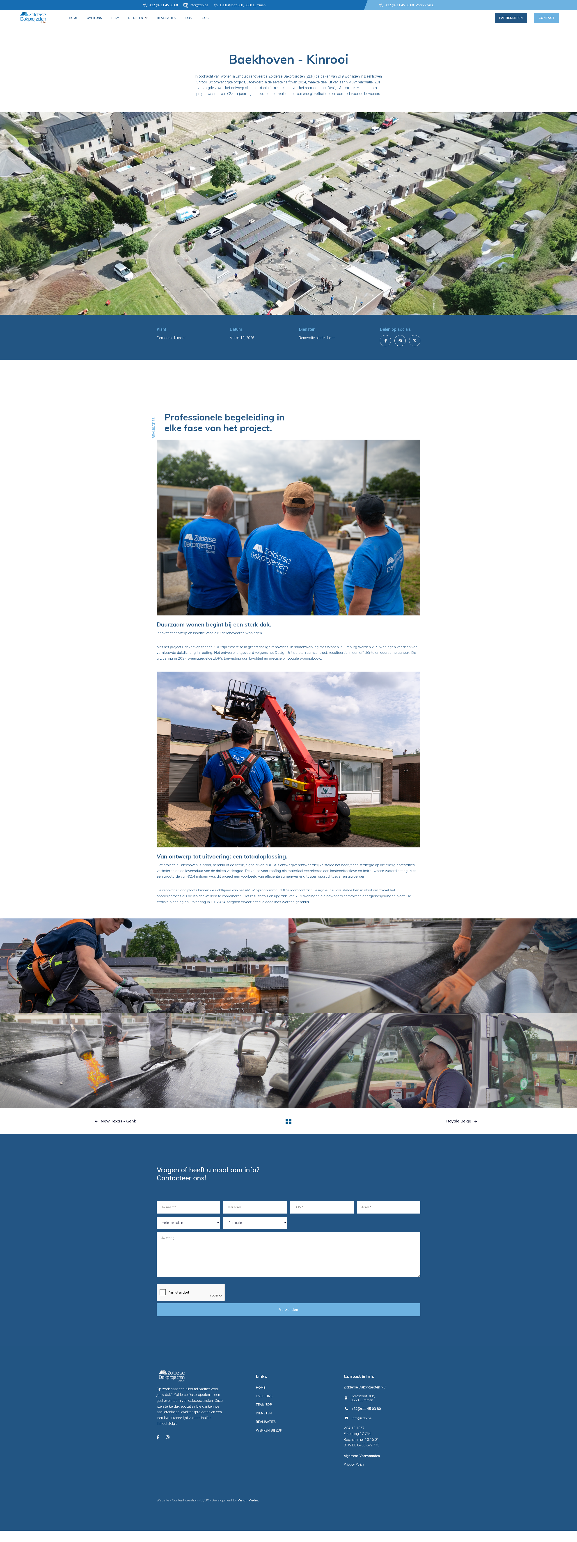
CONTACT (546, 18)
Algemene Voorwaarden (362, 1456)
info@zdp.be (361, 1418)
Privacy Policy (354, 1464)
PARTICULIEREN (511, 18)
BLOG (205, 18)
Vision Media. (248, 1500)
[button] (138, 18)
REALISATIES (166, 18)
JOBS (188, 18)
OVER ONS (94, 18)
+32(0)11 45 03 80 (366, 1409)
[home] (33, 16)
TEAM (115, 18)
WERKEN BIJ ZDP (269, 1430)
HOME (73, 18)
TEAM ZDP (264, 1405)
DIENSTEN (264, 1413)
